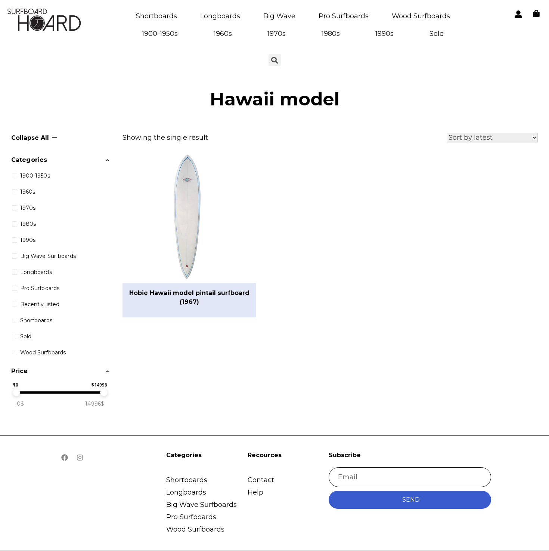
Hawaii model (274, 99)
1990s (384, 34)
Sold (436, 34)
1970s (276, 34)
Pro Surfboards (344, 16)
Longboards (220, 16)
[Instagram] (80, 457)
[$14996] (104, 392)
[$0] (16, 392)
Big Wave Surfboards (201, 505)
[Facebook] (64, 457)
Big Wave (279, 16)
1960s (223, 34)
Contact (261, 480)
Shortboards (156, 16)
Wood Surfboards (421, 16)
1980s (331, 34)
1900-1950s (160, 34)
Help (255, 492)
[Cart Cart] (536, 13)
